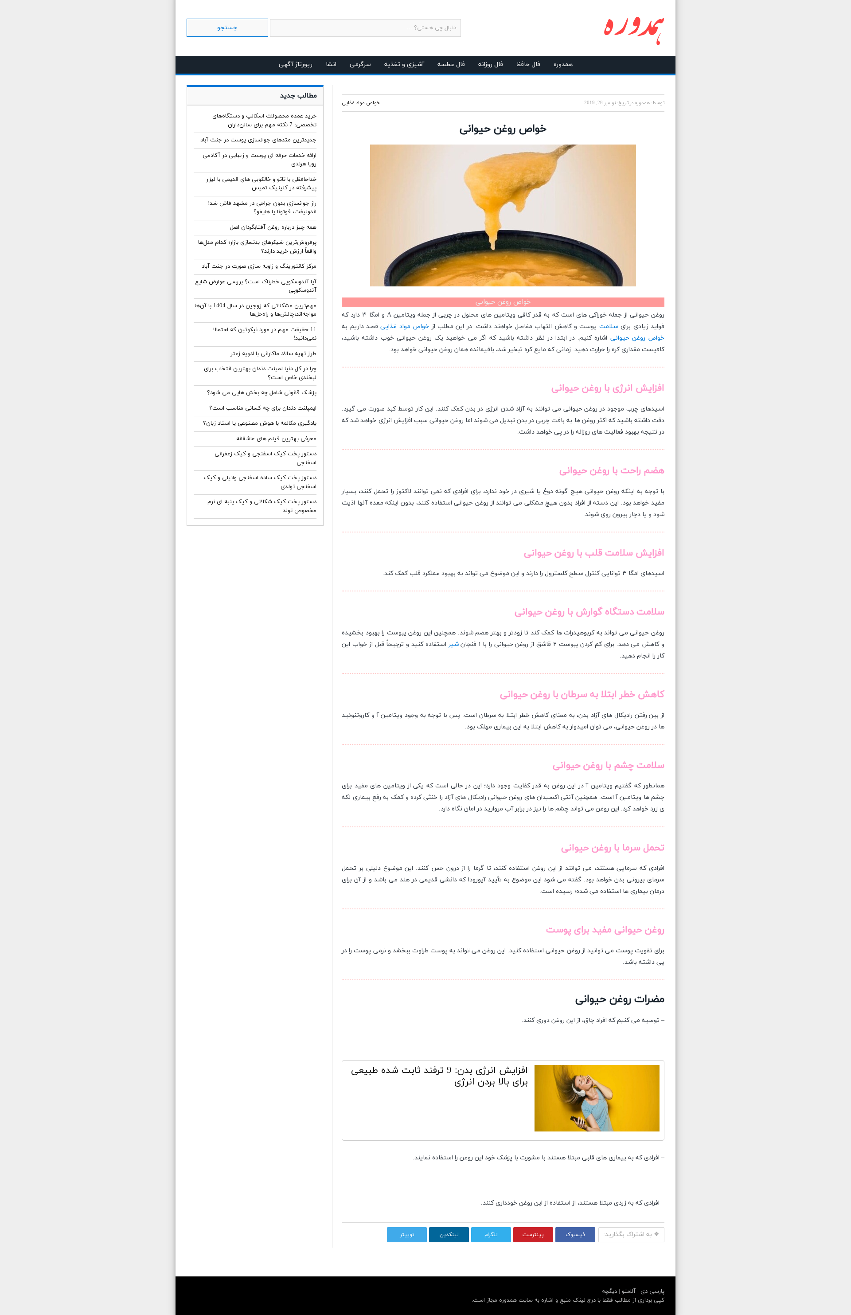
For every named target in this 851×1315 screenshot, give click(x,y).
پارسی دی (651, 1291)
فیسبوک (575, 1234)
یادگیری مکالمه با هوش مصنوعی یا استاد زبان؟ (259, 423)
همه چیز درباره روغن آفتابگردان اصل (273, 227)
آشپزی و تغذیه (404, 64)
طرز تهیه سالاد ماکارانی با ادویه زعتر (273, 354)
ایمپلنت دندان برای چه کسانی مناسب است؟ (262, 408)
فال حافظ (528, 64)
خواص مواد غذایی (361, 102)
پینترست (533, 1234)
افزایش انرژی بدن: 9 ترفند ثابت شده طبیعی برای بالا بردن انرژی (439, 1076)
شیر (454, 644)
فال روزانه (490, 64)
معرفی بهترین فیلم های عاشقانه (276, 439)
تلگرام (491, 1234)
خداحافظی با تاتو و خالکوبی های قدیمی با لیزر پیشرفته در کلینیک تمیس (261, 184)
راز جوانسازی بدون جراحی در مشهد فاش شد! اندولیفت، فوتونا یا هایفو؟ (262, 208)
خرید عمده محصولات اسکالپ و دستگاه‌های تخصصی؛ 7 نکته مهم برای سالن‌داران (264, 120)
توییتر (407, 1234)
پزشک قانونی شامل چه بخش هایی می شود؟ (261, 393)
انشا (331, 64)
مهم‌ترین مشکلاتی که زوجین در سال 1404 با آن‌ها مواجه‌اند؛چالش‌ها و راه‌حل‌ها (255, 310)
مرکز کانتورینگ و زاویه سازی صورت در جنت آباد (259, 266)
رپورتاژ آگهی (295, 64)
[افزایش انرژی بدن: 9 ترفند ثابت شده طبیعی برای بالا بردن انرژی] (597, 1100)
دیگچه (609, 1291)
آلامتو (628, 1291)
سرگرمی (360, 64)
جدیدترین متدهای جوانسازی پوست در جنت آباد (258, 140)
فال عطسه (451, 64)
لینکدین (449, 1234)
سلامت (608, 326)
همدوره (563, 64)
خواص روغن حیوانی (637, 338)
